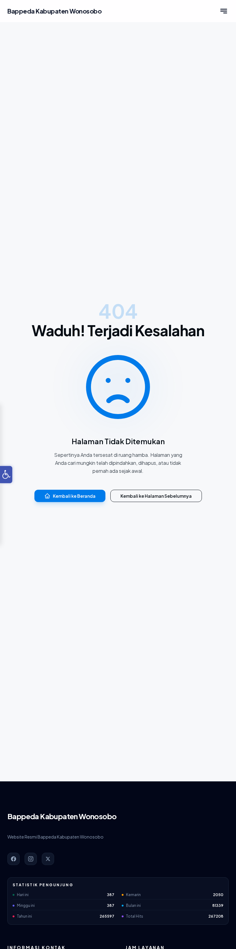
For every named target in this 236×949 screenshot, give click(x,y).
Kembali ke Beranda (74, 496)
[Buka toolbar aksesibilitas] (6, 474)
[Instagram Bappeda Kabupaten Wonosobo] (31, 859)
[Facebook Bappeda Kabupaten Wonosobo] (13, 859)
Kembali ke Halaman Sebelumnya (156, 496)
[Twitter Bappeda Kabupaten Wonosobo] (48, 859)
